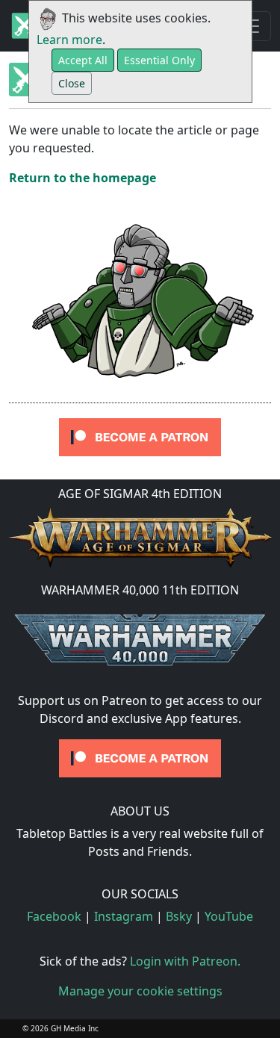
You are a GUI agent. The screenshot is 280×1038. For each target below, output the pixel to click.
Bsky (179, 916)
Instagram (123, 916)
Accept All (83, 60)
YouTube (229, 916)
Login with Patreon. (185, 961)
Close (71, 83)
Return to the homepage (82, 178)
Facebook (54, 916)
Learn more (69, 39)
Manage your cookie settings (140, 991)
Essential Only (159, 60)
